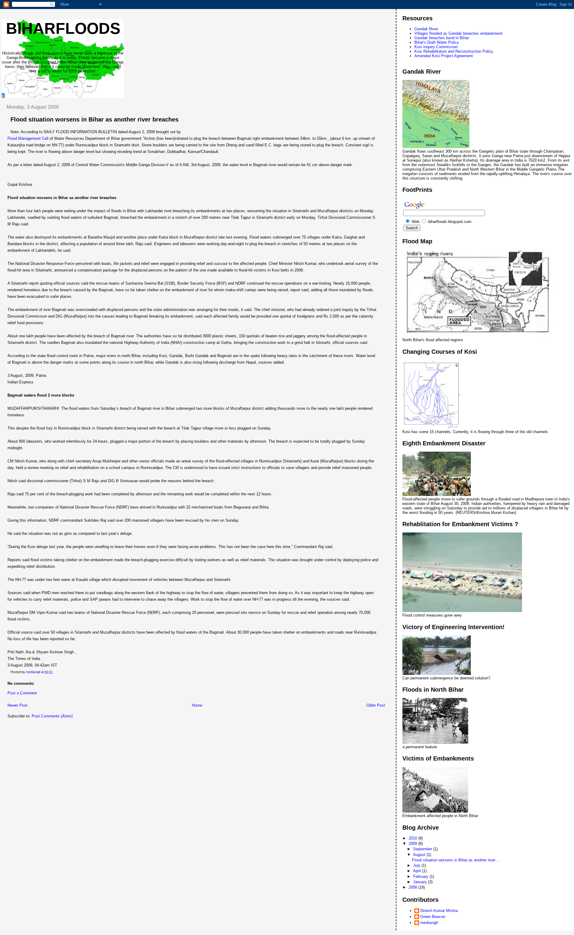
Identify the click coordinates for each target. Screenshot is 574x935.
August (420, 854)
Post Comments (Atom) (52, 716)
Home (197, 705)
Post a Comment (22, 693)
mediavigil (429, 922)
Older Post (376, 705)
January (420, 882)
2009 (413, 843)
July (417, 865)
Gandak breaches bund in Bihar (441, 38)
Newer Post (17, 705)
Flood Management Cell (28, 138)
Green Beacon (432, 916)
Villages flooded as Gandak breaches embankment (458, 33)
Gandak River (426, 29)
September (423, 849)
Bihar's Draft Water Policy (436, 42)
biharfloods (63, 28)
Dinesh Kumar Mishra (439, 910)
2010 (413, 838)
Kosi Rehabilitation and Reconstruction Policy (453, 51)
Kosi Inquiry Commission (436, 47)
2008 (413, 887)
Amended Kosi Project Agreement (443, 56)
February (421, 876)
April (417, 871)
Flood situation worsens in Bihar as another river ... (456, 860)
